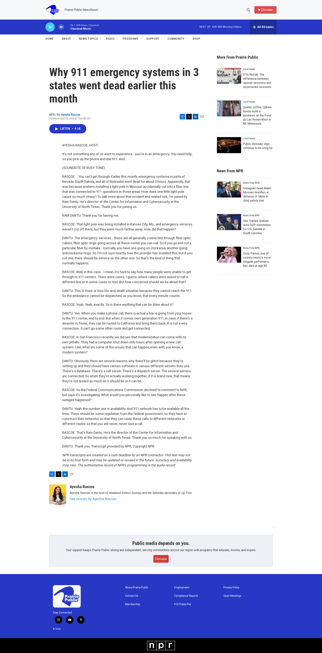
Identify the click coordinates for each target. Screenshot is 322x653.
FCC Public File (182, 604)
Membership (132, 604)
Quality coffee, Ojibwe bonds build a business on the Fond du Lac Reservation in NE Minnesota (257, 115)
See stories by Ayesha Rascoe (93, 499)
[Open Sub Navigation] (56, 38)
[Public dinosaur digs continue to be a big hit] (229, 145)
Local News (249, 69)
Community (176, 38)
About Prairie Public (136, 587)
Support (153, 38)
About (66, 38)
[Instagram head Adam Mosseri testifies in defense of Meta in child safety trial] (229, 189)
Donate (267, 10)
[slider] (67, 27)
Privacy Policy (231, 587)
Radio (110, 38)
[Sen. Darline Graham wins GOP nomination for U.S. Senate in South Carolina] (229, 222)
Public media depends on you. (161, 543)
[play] (50, 27)
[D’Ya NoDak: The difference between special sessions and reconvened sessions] (229, 76)
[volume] (61, 27)
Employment (181, 587)
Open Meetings (232, 596)
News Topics (88, 38)
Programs (130, 38)
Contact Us (131, 596)
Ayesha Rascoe (70, 114)
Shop (196, 38)
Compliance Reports (186, 596)
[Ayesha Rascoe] (57, 495)
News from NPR (251, 182)
